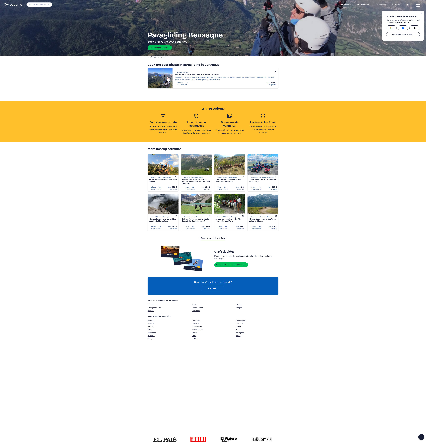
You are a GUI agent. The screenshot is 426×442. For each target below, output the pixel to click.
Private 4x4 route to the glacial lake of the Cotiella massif (195, 220)
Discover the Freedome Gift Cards (231, 265)
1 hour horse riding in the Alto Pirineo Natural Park (228, 180)
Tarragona (240, 332)
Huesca (151, 311)
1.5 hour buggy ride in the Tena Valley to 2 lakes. (262, 220)
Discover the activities (160, 48)
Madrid (150, 326)
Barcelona (152, 332)
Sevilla (194, 332)
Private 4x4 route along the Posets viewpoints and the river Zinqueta (196, 181)
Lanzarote (196, 320)
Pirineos (151, 304)
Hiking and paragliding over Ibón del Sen (163, 180)
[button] (421, 437)
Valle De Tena (197, 307)
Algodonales (197, 326)
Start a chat (213, 288)
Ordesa (239, 304)
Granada (195, 323)
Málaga (150, 339)
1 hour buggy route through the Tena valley (262, 180)
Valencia (151, 336)
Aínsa (194, 304)
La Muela (195, 339)
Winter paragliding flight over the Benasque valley (197, 74)
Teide (238, 336)
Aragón (239, 307)
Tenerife (151, 323)
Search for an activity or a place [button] (40, 5)
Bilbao (238, 329)
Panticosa (196, 311)
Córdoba (239, 323)
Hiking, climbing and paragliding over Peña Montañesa (162, 220)
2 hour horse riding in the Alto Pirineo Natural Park (229, 220)
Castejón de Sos (154, 307)
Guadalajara (241, 320)
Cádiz (194, 336)
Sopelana (151, 320)
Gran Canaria (197, 329)
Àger (149, 329)
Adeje (238, 326)
